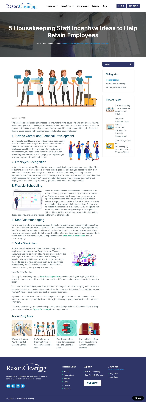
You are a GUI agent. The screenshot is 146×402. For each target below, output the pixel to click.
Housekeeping (53, 43)
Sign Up (67, 389)
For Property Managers (94, 375)
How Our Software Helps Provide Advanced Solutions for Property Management (122, 127)
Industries (66, 6)
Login (121, 6)
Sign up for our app (41, 309)
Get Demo (133, 6)
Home (38, 43)
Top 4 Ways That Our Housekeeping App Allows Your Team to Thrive (123, 146)
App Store (114, 377)
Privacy (67, 385)
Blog (104, 6)
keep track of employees (74, 236)
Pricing (95, 6)
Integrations (82, 6)
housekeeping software (50, 276)
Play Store (114, 374)
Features (50, 6)
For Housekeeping (92, 371)
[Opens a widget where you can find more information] (138, 398)
